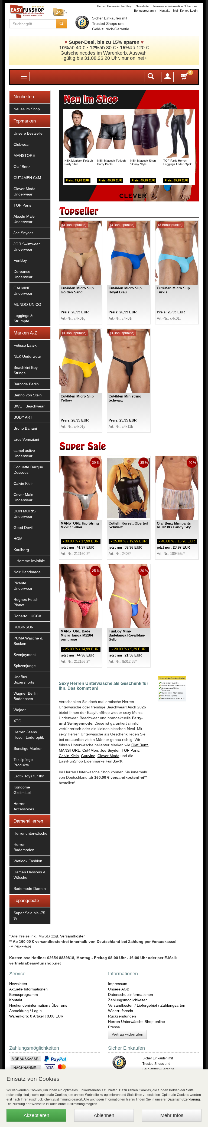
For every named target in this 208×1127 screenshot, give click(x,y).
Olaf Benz (22, 166)
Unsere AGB (118, 989)
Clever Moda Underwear (24, 191)
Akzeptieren (36, 1115)
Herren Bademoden (24, 847)
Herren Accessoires (24, 806)
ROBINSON (24, 627)
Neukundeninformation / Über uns (175, 6)
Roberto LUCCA (27, 616)
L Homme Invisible (29, 561)
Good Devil (23, 527)
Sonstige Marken (28, 748)
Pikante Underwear (23, 586)
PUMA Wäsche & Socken (28, 641)
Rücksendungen (122, 1016)
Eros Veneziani (26, 439)
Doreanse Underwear (23, 274)
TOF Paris (22, 205)
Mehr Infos (171, 1115)
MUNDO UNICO (27, 304)
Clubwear (22, 144)
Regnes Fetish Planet (26, 602)
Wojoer (20, 710)
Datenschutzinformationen (130, 994)
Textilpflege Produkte (23, 762)
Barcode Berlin (26, 384)
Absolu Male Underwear (24, 219)
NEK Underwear (27, 356)
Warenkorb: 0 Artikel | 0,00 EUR (36, 1016)
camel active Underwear (24, 453)
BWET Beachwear (29, 406)
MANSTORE (24, 155)
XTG (17, 721)
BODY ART (23, 417)
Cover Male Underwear (23, 497)
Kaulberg (21, 550)
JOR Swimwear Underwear (27, 246)
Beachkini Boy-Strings (26, 370)
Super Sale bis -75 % (29, 915)
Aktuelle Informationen (28, 989)
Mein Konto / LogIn (185, 10)
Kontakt (165, 10)
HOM (18, 538)
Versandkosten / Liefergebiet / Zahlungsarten (146, 1005)
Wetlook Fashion (28, 861)
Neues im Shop (27, 109)
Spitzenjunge (25, 666)
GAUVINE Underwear (23, 291)
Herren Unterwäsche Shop (114, 6)
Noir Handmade (27, 572)
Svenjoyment (25, 654)
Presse (114, 1027)
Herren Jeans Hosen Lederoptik (29, 735)
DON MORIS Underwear (24, 514)
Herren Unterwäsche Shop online (136, 1021)
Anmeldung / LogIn (25, 1011)
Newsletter (143, 6)
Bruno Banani (25, 428)
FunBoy (20, 260)
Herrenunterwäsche (30, 833)
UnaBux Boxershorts (24, 679)
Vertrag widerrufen (127, 1034)
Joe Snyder (23, 233)
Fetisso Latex (25, 345)
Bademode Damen (30, 888)
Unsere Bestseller (29, 133)
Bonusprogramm (145, 10)
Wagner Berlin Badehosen (26, 696)
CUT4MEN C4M (27, 177)
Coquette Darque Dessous (28, 470)
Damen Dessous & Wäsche (30, 875)
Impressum (117, 984)
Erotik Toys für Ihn (29, 776)
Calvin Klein (24, 483)
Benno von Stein (28, 395)
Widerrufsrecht (120, 1011)
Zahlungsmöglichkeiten (128, 1000)
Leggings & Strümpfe (23, 318)
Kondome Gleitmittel (22, 790)
